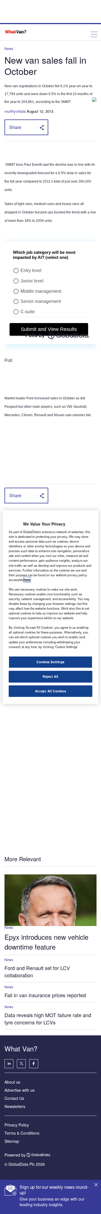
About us (12, 1082)
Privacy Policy (16, 1125)
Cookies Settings (50, 662)
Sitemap (11, 1141)
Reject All (50, 676)
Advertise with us (19, 1090)
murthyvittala (15, 111)
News (8, 48)
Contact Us (14, 1098)
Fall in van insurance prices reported (45, 995)
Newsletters (14, 1106)
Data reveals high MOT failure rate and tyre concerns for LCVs (47, 1018)
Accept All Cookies (50, 691)
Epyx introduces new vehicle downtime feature (46, 942)
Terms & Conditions (21, 1133)
